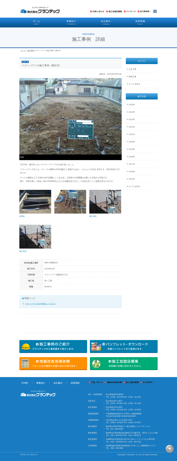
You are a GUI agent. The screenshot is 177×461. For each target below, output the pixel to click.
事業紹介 (40, 383)
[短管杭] (35, 214)
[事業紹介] (71, 22)
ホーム (23, 51)
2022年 (132, 127)
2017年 (132, 164)
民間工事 (132, 77)
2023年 (132, 119)
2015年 (132, 179)
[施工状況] (105, 214)
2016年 (132, 171)
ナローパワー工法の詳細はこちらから (40, 304)
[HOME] (36, 22)
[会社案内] (105, 22)
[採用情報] (140, 22)
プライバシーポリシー (29, 455)
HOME (24, 383)
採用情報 (75, 383)
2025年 (132, 104)
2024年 (132, 112)
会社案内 (58, 383)
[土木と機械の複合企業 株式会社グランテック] (40, 13)
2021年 (132, 134)
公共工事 (132, 69)
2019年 (132, 149)
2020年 (132, 142)
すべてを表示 (134, 84)
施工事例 (31, 51)
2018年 (132, 157)
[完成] (70, 153)
